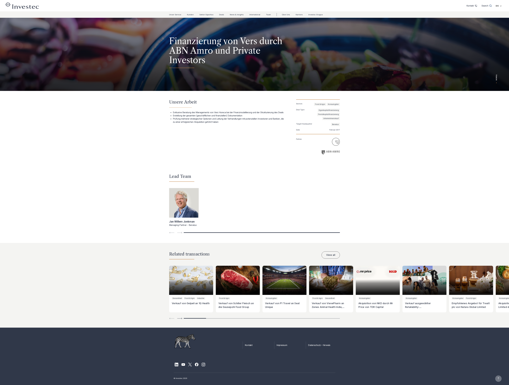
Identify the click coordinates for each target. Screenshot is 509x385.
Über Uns (286, 15)
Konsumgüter (333, 104)
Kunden (190, 15)
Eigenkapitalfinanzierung (329, 110)
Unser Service (175, 15)
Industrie (200, 298)
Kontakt (249, 345)
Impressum (282, 345)
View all (330, 255)
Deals (221, 15)
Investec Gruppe (315, 15)
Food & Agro (320, 104)
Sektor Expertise (206, 15)
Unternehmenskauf (331, 118)
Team (268, 15)
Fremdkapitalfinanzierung (328, 114)
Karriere (299, 15)
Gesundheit (177, 298)
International (254, 15)
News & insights (237, 15)
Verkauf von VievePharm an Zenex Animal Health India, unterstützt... (328, 307)
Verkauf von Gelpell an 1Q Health (191, 303)
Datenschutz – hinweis (319, 345)
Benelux (335, 124)
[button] (179, 318)
